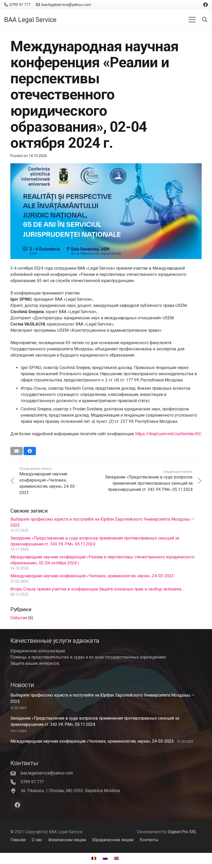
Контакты (149, 839)
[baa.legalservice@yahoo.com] (15, 773)
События (18, 617)
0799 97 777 (32, 781)
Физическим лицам (67, 839)
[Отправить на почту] (16, 451)
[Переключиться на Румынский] (95, 858)
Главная (18, 839)
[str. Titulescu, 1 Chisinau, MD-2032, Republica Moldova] (15, 790)
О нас (37, 839)
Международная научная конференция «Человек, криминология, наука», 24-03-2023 (92, 575)
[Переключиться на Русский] (106, 858)
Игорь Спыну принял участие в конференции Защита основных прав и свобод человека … (97, 589)
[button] (192, 19)
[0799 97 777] (15, 782)
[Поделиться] (30, 451)
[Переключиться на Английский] (117, 858)
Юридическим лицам (112, 839)
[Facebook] (205, 4)
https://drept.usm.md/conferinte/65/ (168, 433)
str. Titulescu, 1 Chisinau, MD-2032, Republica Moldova (70, 790)
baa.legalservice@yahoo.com (47, 773)
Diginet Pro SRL (182, 831)
